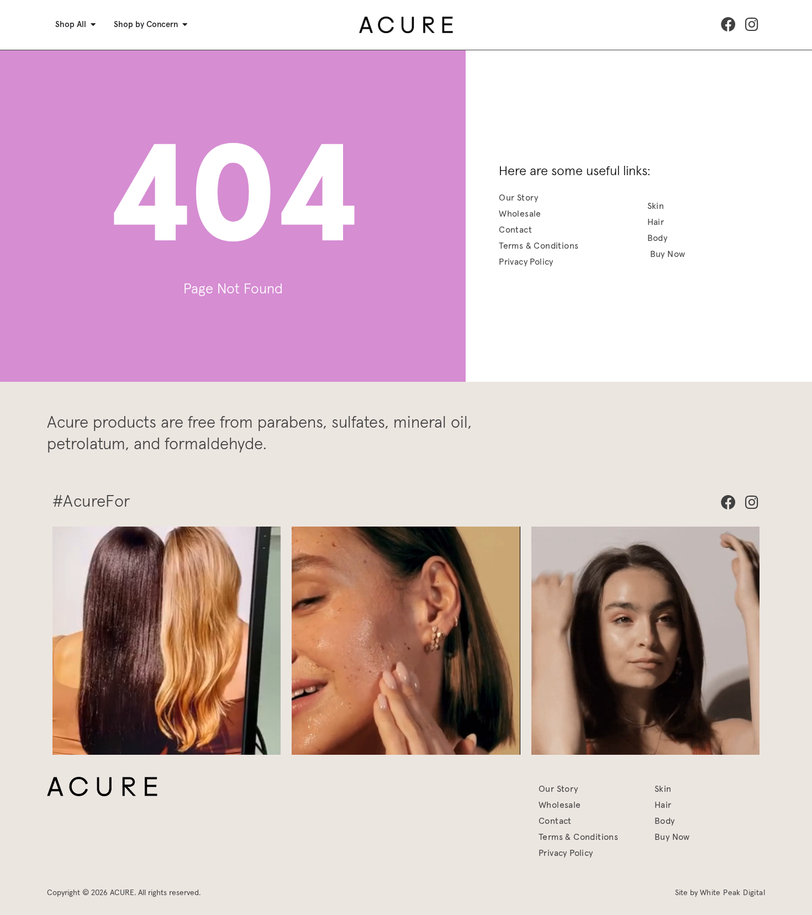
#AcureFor (91, 501)
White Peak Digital (732, 893)
